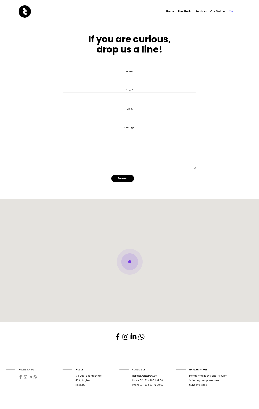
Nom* (129, 71)
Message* (129, 127)
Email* (129, 90)
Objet (130, 108)
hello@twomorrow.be (144, 375)
